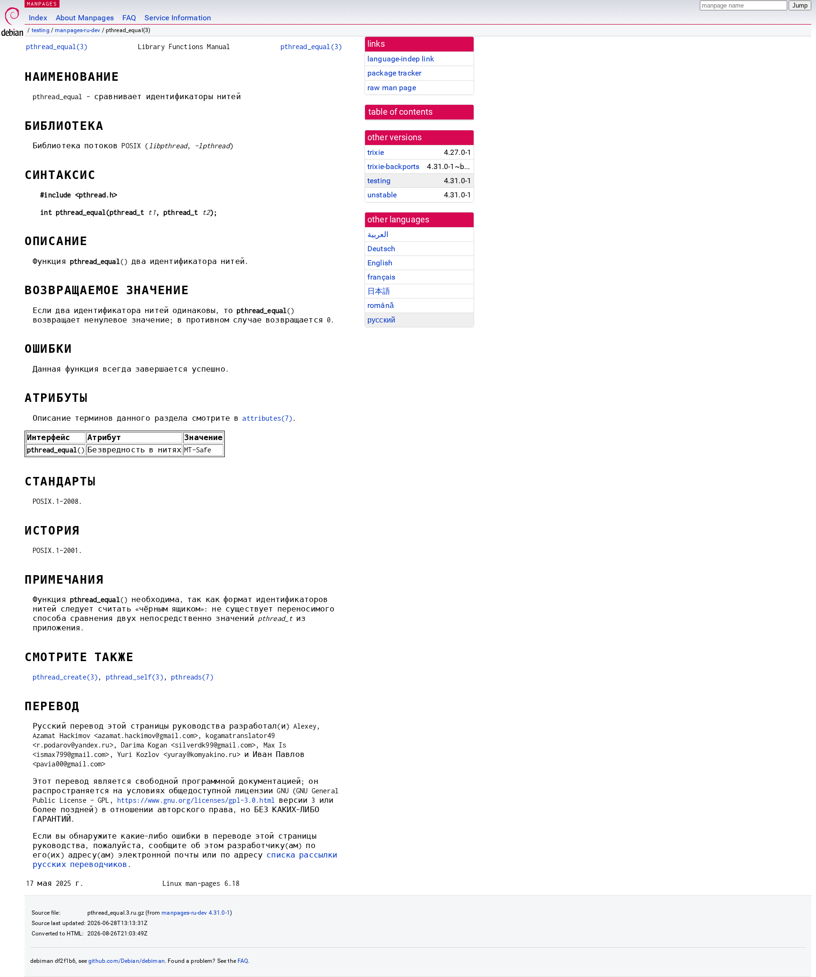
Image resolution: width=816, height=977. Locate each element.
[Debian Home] (12, 19)
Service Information (177, 17)
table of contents (400, 112)
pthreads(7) (192, 677)
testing (41, 30)
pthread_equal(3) (56, 46)
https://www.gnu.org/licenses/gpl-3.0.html (196, 800)
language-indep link (400, 58)
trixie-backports (393, 166)
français (381, 276)
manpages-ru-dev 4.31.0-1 (196, 912)
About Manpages (85, 17)
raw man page (391, 87)
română (380, 305)
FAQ (129, 17)
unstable (382, 194)
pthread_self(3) (134, 677)
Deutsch (381, 248)
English (379, 262)
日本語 (378, 291)
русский (381, 319)
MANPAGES (42, 3)
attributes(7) (267, 418)
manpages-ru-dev (77, 30)
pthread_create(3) (65, 677)
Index (38, 17)
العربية (377, 234)
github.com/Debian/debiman (126, 961)
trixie (375, 152)
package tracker (394, 72)
